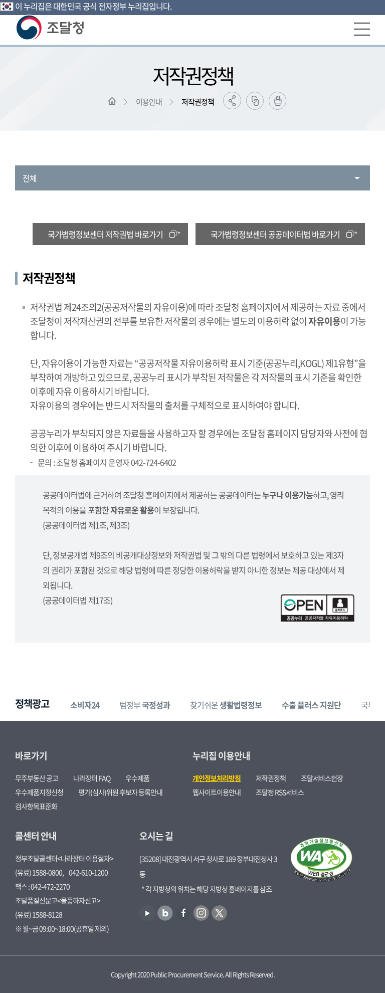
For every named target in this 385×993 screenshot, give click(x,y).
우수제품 (137, 778)
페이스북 (183, 913)
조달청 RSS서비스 (280, 792)
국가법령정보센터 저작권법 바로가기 (105, 234)
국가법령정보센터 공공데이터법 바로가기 (275, 234)
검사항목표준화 (36, 806)
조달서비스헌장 (322, 778)
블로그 (165, 913)
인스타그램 (201, 913)
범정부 (144, 705)
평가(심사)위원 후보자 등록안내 (120, 792)
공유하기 (232, 100)
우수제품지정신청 (39, 792)
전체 (30, 178)
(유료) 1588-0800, (39, 872)
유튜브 (147, 913)
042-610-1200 (88, 872)
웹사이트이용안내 (216, 792)
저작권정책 (197, 101)
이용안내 (149, 101)
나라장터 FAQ (91, 778)
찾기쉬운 (226, 705)
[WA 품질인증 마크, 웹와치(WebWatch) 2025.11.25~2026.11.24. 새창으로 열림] (321, 861)
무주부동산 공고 (36, 778)
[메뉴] (362, 29)
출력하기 (277, 101)
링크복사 (255, 101)
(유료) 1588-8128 (38, 914)
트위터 (219, 913)
